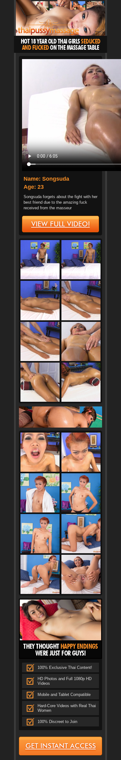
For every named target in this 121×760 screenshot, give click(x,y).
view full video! (60, 224)
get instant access (60, 746)
